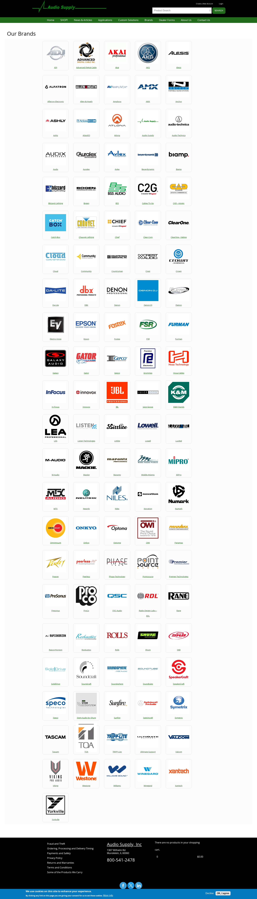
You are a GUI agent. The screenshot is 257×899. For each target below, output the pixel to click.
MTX (56, 508)
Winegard (148, 785)
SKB (178, 649)
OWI (148, 542)
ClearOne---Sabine (179, 237)
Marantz (117, 474)
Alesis (178, 67)
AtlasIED (86, 135)
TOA (86, 751)
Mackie (86, 474)
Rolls (117, 649)
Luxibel (178, 441)
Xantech (178, 785)
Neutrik (86, 508)
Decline (210, 893)
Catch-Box (55, 237)
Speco (55, 717)
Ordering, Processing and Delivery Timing (70, 848)
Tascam (55, 751)
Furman (178, 339)
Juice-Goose (148, 407)
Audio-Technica (178, 135)
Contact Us (204, 20)
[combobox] (182, 10)
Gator (86, 373)
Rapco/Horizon (55, 649)
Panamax (179, 542)
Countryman (117, 271)
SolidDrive (55, 683)
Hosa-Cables (178, 373)
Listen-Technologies (86, 441)
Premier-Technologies (178, 576)
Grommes (148, 373)
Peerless (86, 576)
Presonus (55, 610)
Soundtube (148, 683)
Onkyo (86, 542)
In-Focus (55, 407)
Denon (117, 305)
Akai (117, 67)
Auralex (86, 169)
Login (221, 4)
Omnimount (55, 542)
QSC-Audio (117, 610)
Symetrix (179, 717)
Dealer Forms (167, 20)
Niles (117, 508)
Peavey (55, 576)
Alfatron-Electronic (55, 101)
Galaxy (56, 373)
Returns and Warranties (60, 862)
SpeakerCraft (178, 683)
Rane (179, 610)
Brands (149, 20)
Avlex (117, 169)
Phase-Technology (117, 576)
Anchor (178, 101)
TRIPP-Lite (117, 751)
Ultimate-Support (148, 751)
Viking (55, 785)
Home (50, 20)
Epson (86, 339)
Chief (117, 237)
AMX (148, 101)
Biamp (179, 169)
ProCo (86, 610)
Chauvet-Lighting (86, 237)
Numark (178, 508)
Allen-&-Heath (86, 101)
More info (108, 895)
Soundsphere (117, 683)
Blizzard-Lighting (55, 203)
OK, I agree (223, 893)
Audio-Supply (148, 135)
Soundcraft (86, 683)
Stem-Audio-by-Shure (86, 717)
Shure (148, 649)
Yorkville (55, 819)
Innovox (86, 407)
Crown (179, 271)
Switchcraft (148, 717)
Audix (55, 169)
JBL (117, 407)
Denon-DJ (148, 305)
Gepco (117, 373)
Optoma (117, 542)
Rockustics (86, 649)
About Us (186, 20)
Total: (193, 856)
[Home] (72, 5)
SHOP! (64, 20)
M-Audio (55, 474)
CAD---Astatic (178, 203)
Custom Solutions (128, 20)
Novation (148, 508)
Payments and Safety (59, 853)
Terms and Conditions (59, 867)
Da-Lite (56, 305)
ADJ (55, 67)
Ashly (55, 135)
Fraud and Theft (56, 843)
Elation (179, 305)
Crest (148, 271)
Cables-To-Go (148, 203)
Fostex (117, 339)
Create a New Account (204, 4)
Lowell (148, 441)
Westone (86, 785)
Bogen (86, 203)
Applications (105, 20)
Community (86, 271)
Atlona (117, 135)
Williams (117, 785)
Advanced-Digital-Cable (86, 67)
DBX (86, 305)
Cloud (55, 271)
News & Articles (83, 20)
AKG (148, 67)
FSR (148, 339)
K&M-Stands (178, 407)
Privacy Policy (54, 858)
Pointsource (148, 576)
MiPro (178, 474)
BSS (117, 203)
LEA (55, 441)
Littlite (117, 441)
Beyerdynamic (148, 169)
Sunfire (117, 717)
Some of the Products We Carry (64, 872)
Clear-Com (148, 237)
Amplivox (117, 101)
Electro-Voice (55, 339)
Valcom (178, 751)
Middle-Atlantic (148, 474)
